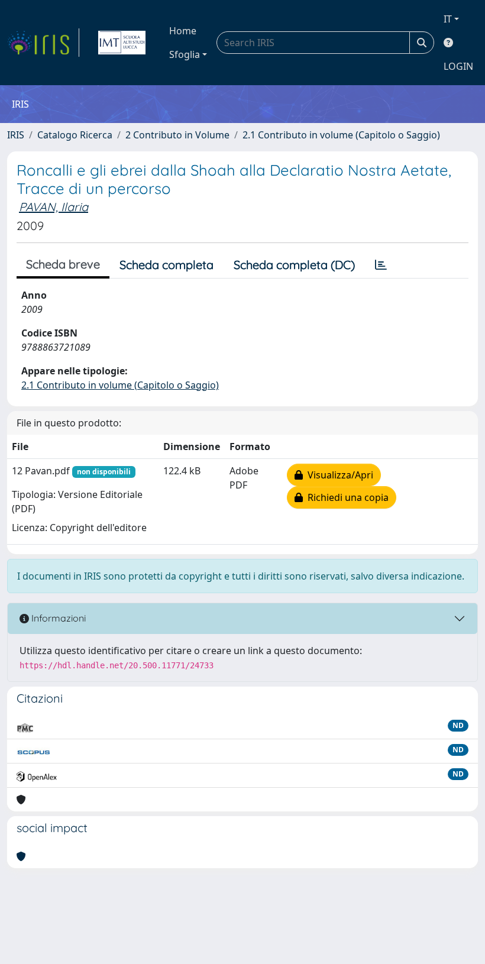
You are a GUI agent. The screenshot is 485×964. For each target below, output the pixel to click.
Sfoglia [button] (184, 54)
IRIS (15, 134)
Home (182, 30)
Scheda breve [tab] (63, 264)
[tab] (381, 265)
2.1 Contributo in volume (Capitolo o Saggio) (341, 134)
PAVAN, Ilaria (53, 206)
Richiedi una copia (346, 497)
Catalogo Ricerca (74, 134)
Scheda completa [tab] (166, 264)
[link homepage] (43, 42)
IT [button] (448, 18)
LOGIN (458, 66)
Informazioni (57, 618)
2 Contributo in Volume (177, 134)
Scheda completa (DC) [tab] (294, 264)
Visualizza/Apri (338, 474)
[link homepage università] (122, 42)
